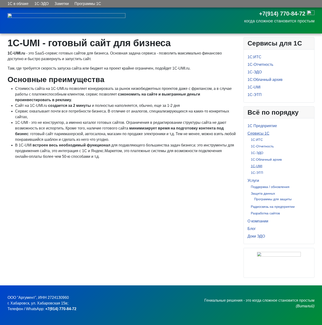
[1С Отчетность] (279, 261)
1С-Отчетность (260, 64)
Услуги (253, 181)
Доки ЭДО (256, 236)
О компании (258, 221)
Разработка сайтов (265, 213)
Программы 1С (87, 4)
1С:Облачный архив (265, 80)
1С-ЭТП (255, 95)
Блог (252, 229)
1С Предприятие (262, 126)
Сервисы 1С (258, 133)
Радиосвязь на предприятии (273, 206)
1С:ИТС (254, 57)
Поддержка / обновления (270, 187)
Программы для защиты (273, 199)
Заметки (61, 4)
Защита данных (263, 193)
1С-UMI (254, 87)
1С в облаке (18, 4)
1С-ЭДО (41, 4)
